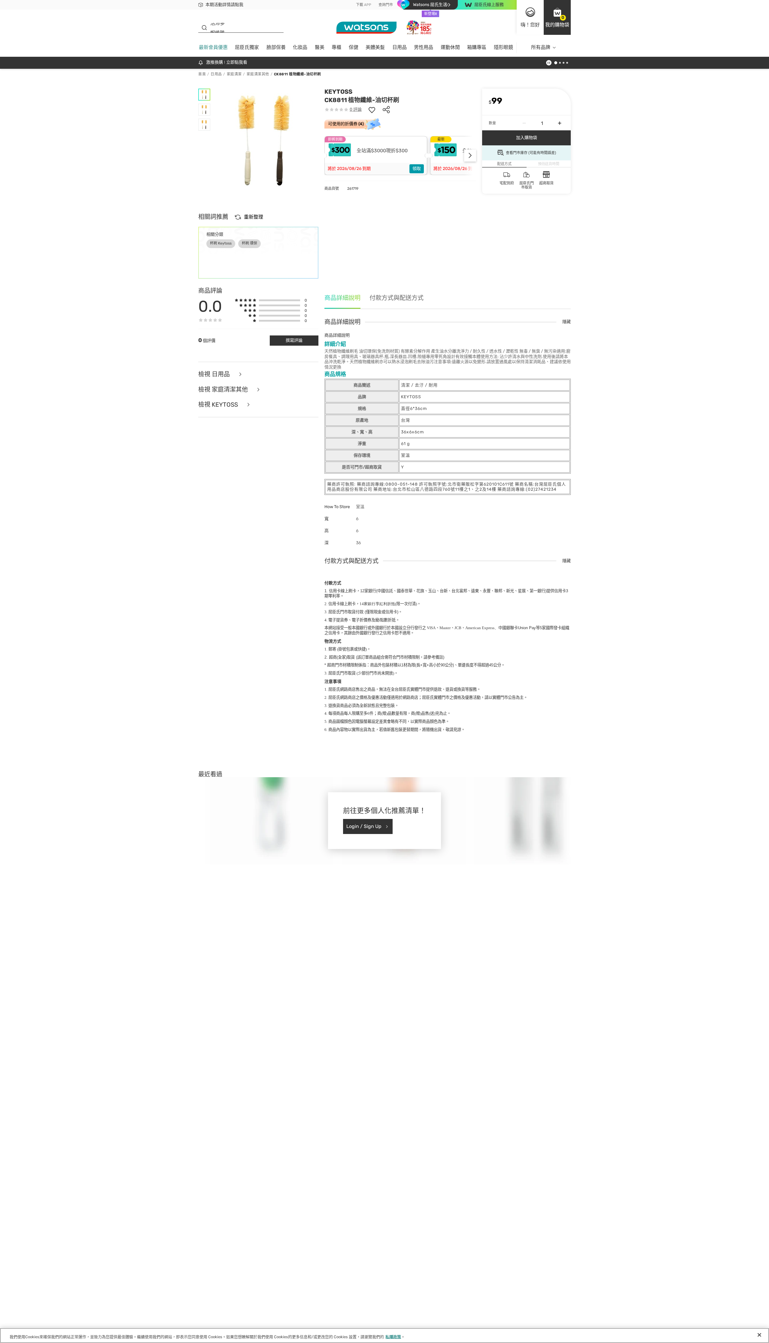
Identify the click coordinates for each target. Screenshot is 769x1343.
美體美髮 (375, 47)
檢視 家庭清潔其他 (223, 390)
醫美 (319, 47)
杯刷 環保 (249, 243)
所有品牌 (540, 47)
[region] (384, 1335)
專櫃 (336, 47)
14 (377, 604)
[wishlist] (371, 109)
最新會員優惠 (213, 47)
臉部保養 (276, 47)
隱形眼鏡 (503, 47)
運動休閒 (450, 47)
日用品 (399, 47)
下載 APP (363, 5)
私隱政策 (393, 1337)
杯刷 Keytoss (221, 243)
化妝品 (300, 47)
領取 (416, 168)
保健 (353, 47)
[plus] (559, 123)
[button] (557, 17)
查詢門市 (385, 5)
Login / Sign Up (363, 826)
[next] (470, 156)
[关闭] (759, 1334)
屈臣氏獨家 (247, 47)
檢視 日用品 (214, 374)
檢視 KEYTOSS (218, 405)
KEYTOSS (338, 91)
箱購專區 (476, 47)
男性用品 (423, 47)
